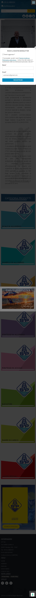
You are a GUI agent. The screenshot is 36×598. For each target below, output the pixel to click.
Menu (33, 2)
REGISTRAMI (18, 80)
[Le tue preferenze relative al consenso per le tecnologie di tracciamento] (32, 594)
